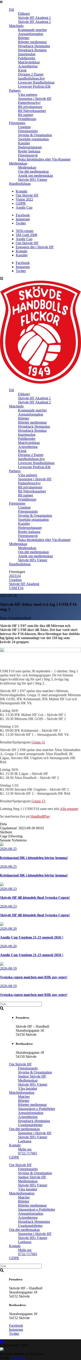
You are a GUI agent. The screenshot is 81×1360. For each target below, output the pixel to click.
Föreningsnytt (28, 155)
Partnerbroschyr (29, 103)
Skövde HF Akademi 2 (34, 22)
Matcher (24, 1096)
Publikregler (26, 58)
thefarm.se (18, 1358)
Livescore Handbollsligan (36, 82)
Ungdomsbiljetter (30, 1125)
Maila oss (25, 1149)
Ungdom (24, 127)
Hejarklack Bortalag (32, 50)
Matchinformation (21, 1092)
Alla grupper (69, 809)
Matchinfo (16, 26)
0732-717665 (27, 1153)
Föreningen (17, 123)
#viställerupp (27, 119)
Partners (14, 90)
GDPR (21, 203)
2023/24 (15, 576)
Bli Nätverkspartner (32, 111)
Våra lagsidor (27, 1088)
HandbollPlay (40, 816)
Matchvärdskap (29, 62)
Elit (11, 9)
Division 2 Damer (30, 74)
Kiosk (22, 70)
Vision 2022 (24, 199)
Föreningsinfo (28, 131)
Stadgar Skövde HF (32, 1076)
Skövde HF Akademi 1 (34, 18)
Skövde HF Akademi (24, 584)
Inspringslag (26, 54)
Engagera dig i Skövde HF (35, 247)
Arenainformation (30, 34)
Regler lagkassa (29, 151)
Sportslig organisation (33, 139)
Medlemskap (18, 163)
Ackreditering (28, 66)
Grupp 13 (38, 801)
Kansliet (24, 143)
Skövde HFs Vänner (32, 179)
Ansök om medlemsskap (35, 175)
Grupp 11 (38, 742)
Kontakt (21, 191)
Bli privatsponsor (30, 107)
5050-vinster (25, 231)
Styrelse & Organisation (35, 135)
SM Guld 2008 (26, 235)
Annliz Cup (24, 207)
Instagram (23, 219)
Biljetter (23, 38)
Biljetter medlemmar (32, 42)
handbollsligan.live (31, 78)
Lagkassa (24, 1141)
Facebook (23, 215)
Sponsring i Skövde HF (35, 99)
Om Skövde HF (27, 195)
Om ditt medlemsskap (33, 171)
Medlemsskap (28, 1080)
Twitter (21, 223)
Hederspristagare (30, 147)
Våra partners (27, 94)
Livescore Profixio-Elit (34, 86)
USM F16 (16, 588)
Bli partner (25, 115)
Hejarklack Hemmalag (34, 46)
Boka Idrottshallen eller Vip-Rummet (44, 159)
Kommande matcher (32, 30)
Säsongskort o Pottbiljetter (36, 1109)
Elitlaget (24, 14)
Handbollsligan (20, 184)
